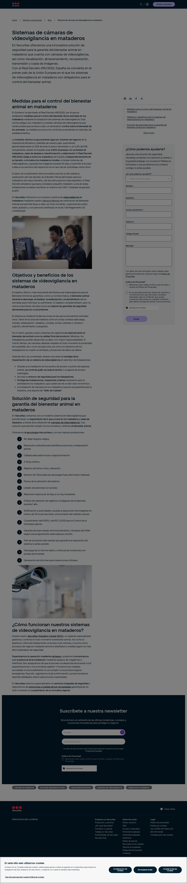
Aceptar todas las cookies (170, 870)
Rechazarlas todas (145, 870)
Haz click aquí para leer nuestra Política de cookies (24, 877)
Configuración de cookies (120, 870)
